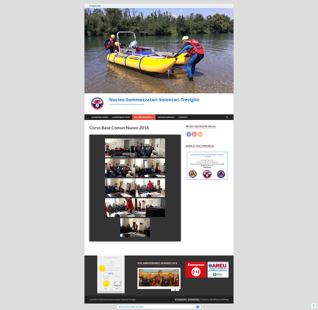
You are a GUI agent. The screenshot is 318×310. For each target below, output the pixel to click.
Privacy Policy (181, 299)
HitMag (225, 299)
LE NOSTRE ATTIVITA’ (121, 117)
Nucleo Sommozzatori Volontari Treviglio (154, 100)
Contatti (183, 117)
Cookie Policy (194, 299)
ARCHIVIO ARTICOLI (166, 117)
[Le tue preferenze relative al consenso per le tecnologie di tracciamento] (313, 305)
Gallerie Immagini (142, 117)
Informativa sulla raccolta (131, 307)
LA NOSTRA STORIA (100, 117)
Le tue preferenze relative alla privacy (170, 307)
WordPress (214, 299)
